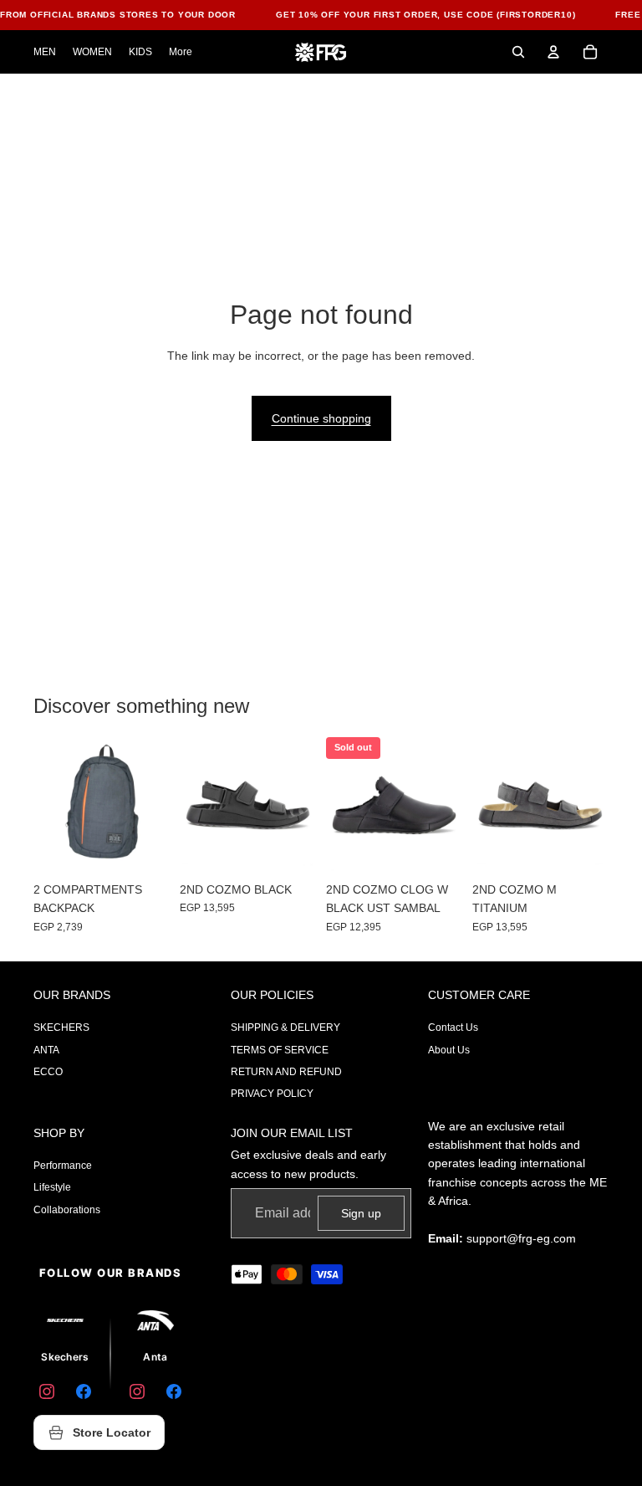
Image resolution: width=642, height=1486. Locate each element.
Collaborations (66, 1210)
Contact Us (453, 1027)
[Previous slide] (339, 805)
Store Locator (111, 1432)
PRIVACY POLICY (272, 1093)
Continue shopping (321, 418)
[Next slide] (449, 805)
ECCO (48, 1072)
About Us (449, 1050)
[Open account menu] (553, 51)
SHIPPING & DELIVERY (285, 1027)
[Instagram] (46, 1391)
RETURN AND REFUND (286, 1072)
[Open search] (518, 51)
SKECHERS (61, 1027)
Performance (62, 1165)
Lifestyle (52, 1187)
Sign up (361, 1213)
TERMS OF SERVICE (280, 1050)
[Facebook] (83, 1391)
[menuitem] (180, 51)
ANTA (46, 1050)
